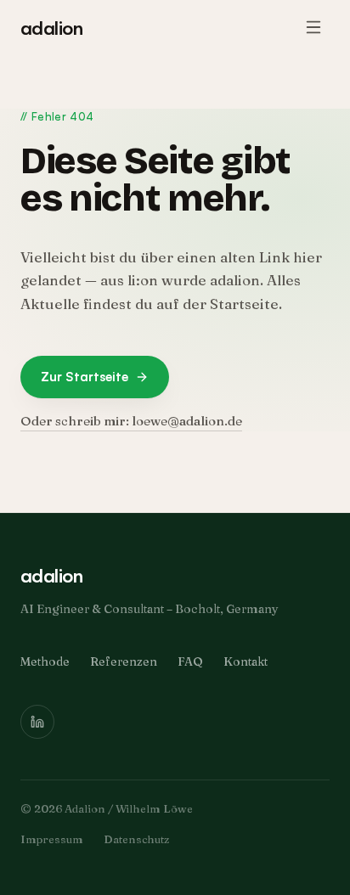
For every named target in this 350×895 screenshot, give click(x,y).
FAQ (190, 661)
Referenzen (123, 661)
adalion (51, 27)
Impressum (51, 839)
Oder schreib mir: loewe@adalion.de (131, 421)
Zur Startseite (84, 377)
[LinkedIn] (37, 722)
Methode (45, 661)
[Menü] (313, 27)
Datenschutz (136, 839)
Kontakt (245, 661)
